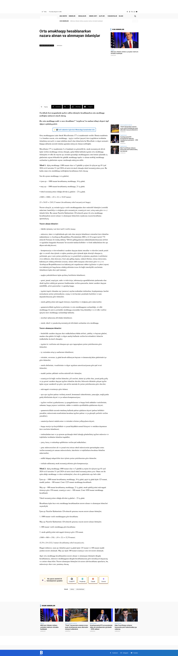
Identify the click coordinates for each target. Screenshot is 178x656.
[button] (135, 16)
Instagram (125, 653)
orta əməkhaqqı (80, 589)
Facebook (115, 653)
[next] (136, 21)
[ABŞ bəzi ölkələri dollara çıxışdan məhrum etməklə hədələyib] (125, 40)
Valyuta (112, 49)
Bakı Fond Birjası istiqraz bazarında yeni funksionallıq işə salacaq (128, 149)
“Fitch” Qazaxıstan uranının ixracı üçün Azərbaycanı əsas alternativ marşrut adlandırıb (129, 128)
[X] (132, 12)
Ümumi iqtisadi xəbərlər (126, 124)
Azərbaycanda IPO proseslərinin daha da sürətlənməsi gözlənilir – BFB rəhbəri (129, 139)
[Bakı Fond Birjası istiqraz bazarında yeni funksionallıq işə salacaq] (115, 150)
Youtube (135, 653)
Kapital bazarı (123, 135)
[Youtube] (136, 12)
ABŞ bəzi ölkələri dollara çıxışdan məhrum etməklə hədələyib (86, 21)
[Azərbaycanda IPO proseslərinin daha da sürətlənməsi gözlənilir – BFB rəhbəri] (115, 139)
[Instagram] (129, 12)
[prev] (133, 21)
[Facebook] (127, 12)
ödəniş (72, 589)
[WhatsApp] (134, 12)
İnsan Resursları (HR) (46, 45)
